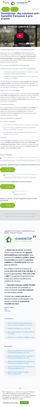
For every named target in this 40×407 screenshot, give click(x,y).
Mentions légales (9, 307)
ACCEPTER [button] (24, 402)
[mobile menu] (37, 3)
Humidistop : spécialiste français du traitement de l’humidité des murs (20, 165)
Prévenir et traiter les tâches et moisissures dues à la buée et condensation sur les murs (20, 324)
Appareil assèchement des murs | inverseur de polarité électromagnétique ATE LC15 (21, 352)
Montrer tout (35, 9)
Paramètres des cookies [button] (10, 403)
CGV (5, 309)
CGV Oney (7, 311)
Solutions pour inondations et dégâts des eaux (21, 337)
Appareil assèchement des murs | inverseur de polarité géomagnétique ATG (21, 367)
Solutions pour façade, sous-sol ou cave (19, 328)
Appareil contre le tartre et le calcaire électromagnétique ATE (18, 373)
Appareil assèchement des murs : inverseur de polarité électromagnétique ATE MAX (21, 362)
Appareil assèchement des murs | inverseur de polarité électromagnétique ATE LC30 (21, 357)
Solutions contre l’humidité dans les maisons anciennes (16, 182)
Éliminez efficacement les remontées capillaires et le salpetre (21, 333)
